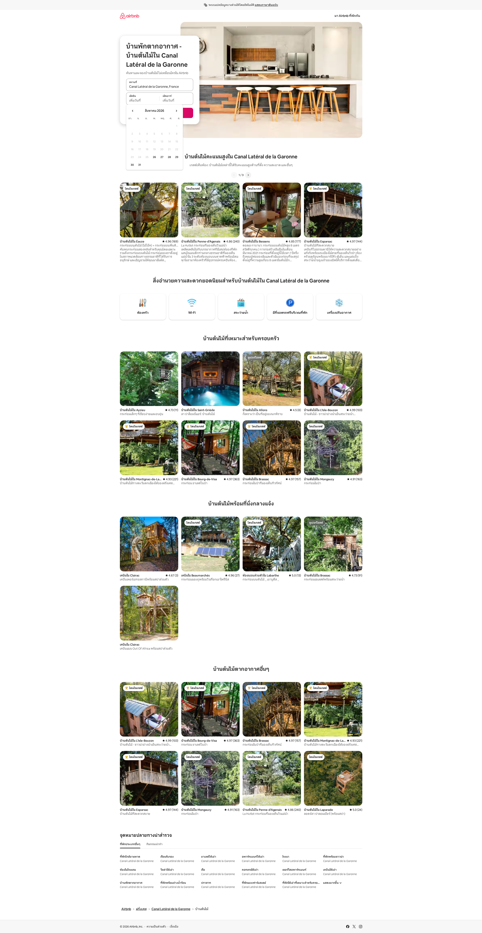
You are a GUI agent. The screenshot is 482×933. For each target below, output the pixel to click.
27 (161, 157)
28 (169, 157)
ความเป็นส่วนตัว (156, 926)
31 (139, 165)
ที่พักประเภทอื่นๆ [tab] (130, 844)
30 (132, 165)
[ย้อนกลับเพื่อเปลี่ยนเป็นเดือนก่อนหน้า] (133, 111)
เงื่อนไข (174, 926)
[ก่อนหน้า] (234, 175)
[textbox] (143, 100)
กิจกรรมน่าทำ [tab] (154, 844)
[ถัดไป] (248, 175)
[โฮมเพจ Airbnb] (129, 16)
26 (154, 157)
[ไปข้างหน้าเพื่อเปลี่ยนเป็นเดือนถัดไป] (176, 111)
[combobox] (159, 86)
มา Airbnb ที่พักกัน (347, 16)
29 (176, 157)
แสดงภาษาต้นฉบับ (266, 5)
